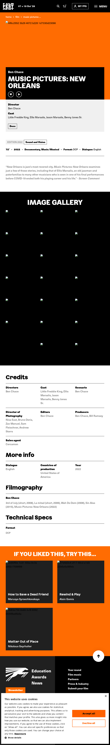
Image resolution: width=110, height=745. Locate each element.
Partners (73, 679)
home (9, 16)
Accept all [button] (88, 713)
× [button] (106, 696)
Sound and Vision (35, 142)
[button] (36, 738)
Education (41, 671)
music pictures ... (32, 16)
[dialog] (55, 718)
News (37, 683)
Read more (20, 734)
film (17, 16)
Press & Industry (78, 683)
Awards (39, 677)
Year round (74, 670)
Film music (74, 674)
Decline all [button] (88, 723)
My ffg (82, 6)
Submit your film (78, 688)
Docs (12, 126)
